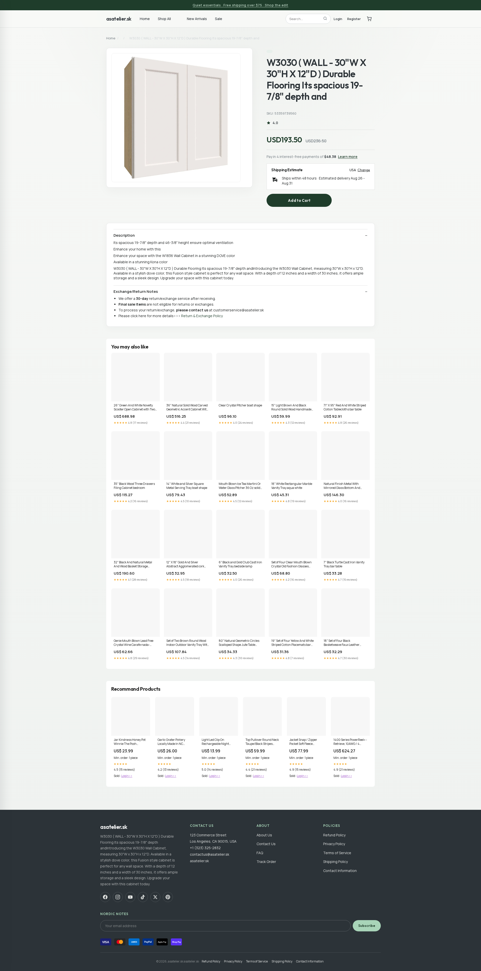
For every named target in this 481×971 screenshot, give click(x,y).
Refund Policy (334, 835)
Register (354, 18)
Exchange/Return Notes (135, 291)
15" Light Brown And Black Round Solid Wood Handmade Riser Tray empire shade (291, 407)
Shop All (164, 18)
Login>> (126, 776)
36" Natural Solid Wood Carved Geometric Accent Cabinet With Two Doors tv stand (187, 407)
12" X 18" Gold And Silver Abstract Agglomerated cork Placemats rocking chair (185, 564)
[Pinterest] (168, 897)
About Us (264, 835)
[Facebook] (105, 897)
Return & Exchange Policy (202, 315)
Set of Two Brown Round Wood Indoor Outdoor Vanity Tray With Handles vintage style (187, 643)
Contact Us (266, 843)
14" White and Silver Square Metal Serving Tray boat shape (186, 486)
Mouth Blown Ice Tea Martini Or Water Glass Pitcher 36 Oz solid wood (240, 486)
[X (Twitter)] (155, 897)
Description (124, 235)
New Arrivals (197, 18)
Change (363, 170)
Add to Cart (299, 200)
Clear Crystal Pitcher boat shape (240, 405)
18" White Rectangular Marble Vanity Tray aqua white (291, 486)
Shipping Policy (335, 861)
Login (338, 18)
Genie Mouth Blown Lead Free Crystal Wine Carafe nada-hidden (133, 643)
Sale (218, 18)
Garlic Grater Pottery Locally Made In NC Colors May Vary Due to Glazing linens (173, 742)
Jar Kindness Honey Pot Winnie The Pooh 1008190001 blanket (130, 742)
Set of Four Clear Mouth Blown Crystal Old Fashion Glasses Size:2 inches (291, 564)
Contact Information (340, 870)
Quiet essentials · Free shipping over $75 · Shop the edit (240, 5)
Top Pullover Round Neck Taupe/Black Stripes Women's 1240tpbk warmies (262, 742)
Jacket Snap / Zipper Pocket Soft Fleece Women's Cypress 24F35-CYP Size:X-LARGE (303, 742)
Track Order (266, 861)
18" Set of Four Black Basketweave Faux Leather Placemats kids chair (341, 643)
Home (145, 18)
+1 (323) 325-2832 (205, 847)
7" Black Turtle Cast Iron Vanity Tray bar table (344, 564)
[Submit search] (325, 18)
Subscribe (366, 925)
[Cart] (369, 18)
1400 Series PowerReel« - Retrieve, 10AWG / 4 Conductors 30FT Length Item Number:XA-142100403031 (350, 742)
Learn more (347, 156)
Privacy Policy (334, 843)
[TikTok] (143, 897)
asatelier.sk (118, 19)
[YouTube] (130, 897)
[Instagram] (118, 897)
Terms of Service (337, 852)
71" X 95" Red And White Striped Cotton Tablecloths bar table (345, 407)
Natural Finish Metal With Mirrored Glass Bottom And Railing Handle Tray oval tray (343, 486)
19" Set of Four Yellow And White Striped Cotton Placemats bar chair (292, 643)
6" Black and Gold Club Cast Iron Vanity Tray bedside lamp (240, 564)
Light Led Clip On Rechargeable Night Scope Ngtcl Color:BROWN (215, 742)
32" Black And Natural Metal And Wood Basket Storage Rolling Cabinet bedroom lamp (134, 564)
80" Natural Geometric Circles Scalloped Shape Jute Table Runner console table (239, 643)
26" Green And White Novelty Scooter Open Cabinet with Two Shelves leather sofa (134, 407)
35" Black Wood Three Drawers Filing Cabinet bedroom (134, 486)
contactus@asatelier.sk (209, 854)
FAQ (260, 852)
